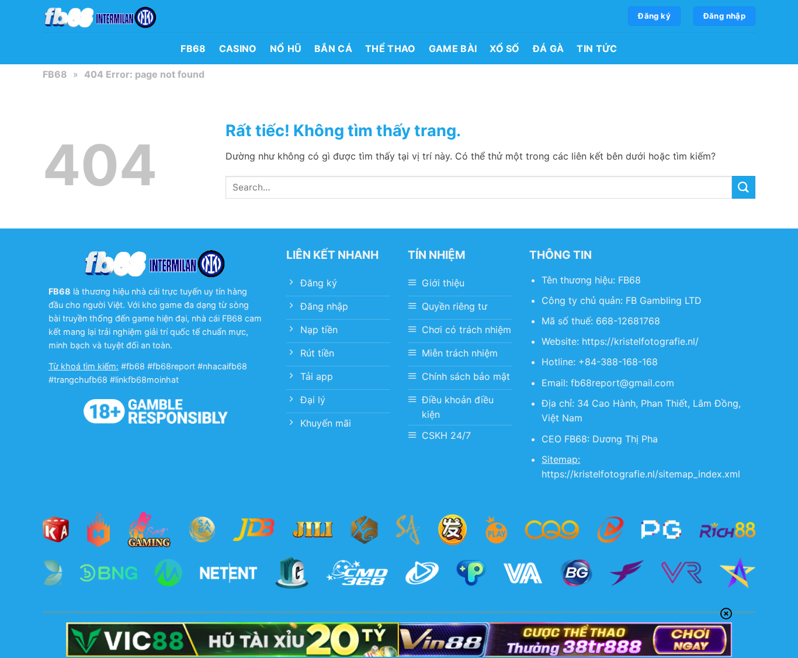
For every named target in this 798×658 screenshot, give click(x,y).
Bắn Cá (333, 48)
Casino (238, 48)
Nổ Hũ (286, 48)
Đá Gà (548, 48)
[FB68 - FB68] (101, 16)
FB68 (193, 48)
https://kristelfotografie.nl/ (640, 341)
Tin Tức (597, 48)
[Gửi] (743, 187)
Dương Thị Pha (625, 439)
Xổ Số (505, 48)
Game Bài (453, 48)
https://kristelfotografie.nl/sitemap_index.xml (641, 474)
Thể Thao (390, 48)
